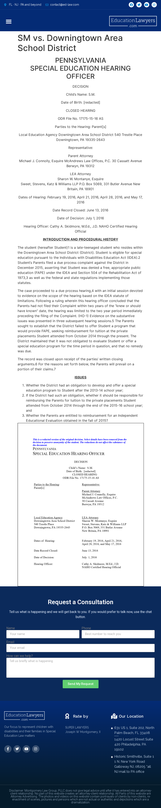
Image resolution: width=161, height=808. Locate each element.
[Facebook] (131, 4)
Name (10, 628)
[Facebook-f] (8, 749)
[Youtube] (146, 4)
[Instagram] (154, 4)
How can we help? (19, 656)
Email (10, 642)
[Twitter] (139, 4)
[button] (8, 21)
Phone (86, 628)
